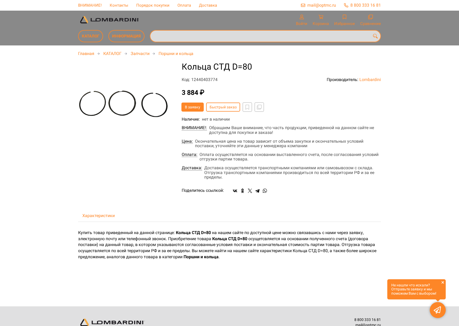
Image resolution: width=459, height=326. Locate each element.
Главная (86, 53)
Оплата (184, 5)
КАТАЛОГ (90, 36)
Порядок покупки (152, 5)
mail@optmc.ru (321, 5)
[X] (250, 191)
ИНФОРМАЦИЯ (126, 36)
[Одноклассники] (242, 191)
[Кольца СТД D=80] (126, 98)
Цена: (187, 141)
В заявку (192, 107)
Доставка (208, 5)
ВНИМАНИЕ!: (194, 127)
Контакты (119, 5)
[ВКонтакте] (235, 191)
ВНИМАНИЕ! (90, 5)
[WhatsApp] (265, 191)
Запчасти (140, 53)
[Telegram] (257, 191)
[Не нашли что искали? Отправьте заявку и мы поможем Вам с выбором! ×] (438, 310)
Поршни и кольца (176, 53)
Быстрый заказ (223, 107)
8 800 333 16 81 (365, 5)
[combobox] (265, 36)
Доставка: (192, 168)
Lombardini (370, 79)
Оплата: (189, 154)
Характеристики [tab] (98, 215)
